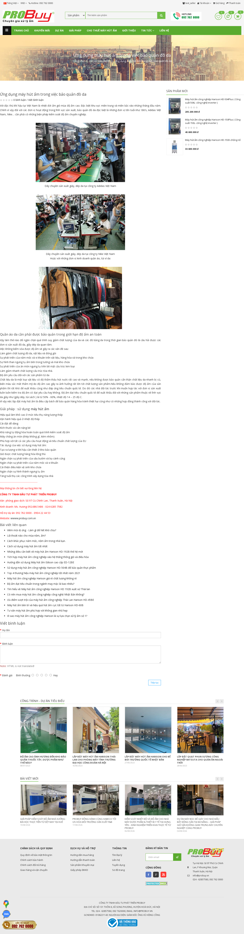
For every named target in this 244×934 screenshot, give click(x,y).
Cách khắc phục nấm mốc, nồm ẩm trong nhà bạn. (36, 541)
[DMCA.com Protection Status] (157, 883)
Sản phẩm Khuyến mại (82, 865)
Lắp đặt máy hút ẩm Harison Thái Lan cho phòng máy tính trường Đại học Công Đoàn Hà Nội (94, 759)
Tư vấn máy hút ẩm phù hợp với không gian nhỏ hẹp (37, 610)
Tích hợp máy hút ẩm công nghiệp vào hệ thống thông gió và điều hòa (48, 557)
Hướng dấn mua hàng (82, 855)
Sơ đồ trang (118, 870)
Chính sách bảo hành (31, 860)
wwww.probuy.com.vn (23, 518)
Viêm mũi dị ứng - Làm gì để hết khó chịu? (31, 530)
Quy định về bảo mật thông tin (36, 855)
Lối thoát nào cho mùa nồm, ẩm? (26, 535)
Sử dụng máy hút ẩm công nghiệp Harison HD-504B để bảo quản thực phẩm (51, 567)
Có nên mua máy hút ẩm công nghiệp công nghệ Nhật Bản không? (45, 594)
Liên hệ (116, 860)
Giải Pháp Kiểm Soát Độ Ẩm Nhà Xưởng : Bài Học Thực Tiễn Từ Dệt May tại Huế (43, 820)
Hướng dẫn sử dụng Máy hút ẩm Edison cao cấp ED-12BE (40, 562)
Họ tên (6, 630)
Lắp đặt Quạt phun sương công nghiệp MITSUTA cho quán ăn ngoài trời (200, 759)
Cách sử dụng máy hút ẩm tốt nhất (27, 546)
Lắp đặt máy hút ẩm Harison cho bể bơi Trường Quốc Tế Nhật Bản (148, 758)
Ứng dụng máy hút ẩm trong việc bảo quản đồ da (143, 61)
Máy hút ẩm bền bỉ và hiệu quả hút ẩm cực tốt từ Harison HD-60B (45, 605)
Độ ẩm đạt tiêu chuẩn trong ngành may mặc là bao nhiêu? (40, 583)
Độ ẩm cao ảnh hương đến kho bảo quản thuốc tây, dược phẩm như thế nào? (43, 759)
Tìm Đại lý (117, 855)
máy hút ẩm (40, 409)
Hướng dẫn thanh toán (82, 860)
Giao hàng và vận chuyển (34, 870)
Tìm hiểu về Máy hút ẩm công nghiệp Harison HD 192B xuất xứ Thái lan (48, 589)
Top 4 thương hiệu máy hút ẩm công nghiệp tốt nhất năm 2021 (43, 573)
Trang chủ (78, 61)
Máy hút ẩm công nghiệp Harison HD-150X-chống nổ (213, 140)
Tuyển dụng (118, 865)
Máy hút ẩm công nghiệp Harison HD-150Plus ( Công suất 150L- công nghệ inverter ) (212, 121)
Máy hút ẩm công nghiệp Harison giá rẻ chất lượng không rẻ (42, 578)
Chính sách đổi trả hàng (33, 865)
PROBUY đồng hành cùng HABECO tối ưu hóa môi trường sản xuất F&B (94, 820)
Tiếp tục (155, 682)
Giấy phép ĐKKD (79, 870)
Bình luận (7, 643)
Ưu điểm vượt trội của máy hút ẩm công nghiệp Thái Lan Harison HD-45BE (50, 599)
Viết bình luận (36, 100)
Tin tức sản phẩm (99, 61)
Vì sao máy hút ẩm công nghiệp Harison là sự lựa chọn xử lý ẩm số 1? (47, 616)
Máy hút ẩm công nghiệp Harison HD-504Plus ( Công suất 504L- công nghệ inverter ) (212, 101)
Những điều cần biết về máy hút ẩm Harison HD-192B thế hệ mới (45, 551)
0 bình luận (19, 100)
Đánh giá (7, 675)
